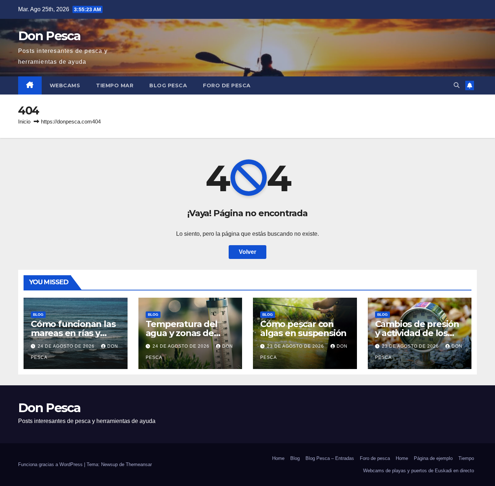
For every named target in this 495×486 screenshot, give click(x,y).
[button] (456, 85)
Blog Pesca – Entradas (329, 458)
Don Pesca (49, 35)
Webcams (65, 85)
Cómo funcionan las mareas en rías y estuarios (73, 333)
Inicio (24, 121)
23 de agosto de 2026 (296, 346)
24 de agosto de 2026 (67, 346)
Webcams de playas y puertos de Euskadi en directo (418, 470)
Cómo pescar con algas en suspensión (303, 328)
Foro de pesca (227, 85)
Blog (38, 315)
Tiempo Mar (114, 85)
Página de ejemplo (433, 458)
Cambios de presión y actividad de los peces (417, 333)
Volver (247, 252)
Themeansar (139, 464)
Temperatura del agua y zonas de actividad (181, 333)
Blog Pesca (168, 85)
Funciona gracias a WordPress (51, 464)
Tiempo (466, 458)
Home (278, 458)
